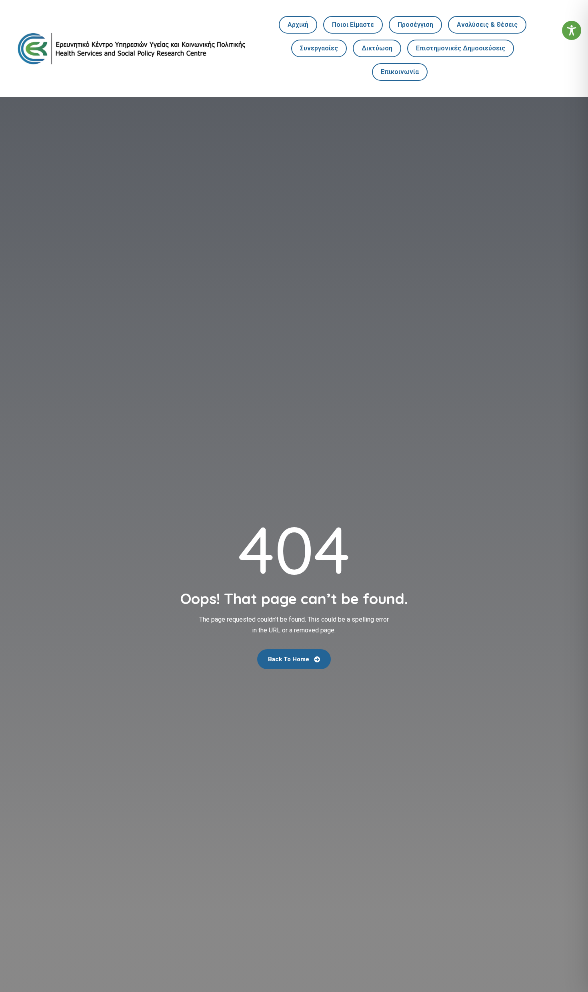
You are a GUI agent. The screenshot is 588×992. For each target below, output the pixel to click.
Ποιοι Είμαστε (353, 24)
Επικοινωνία (400, 72)
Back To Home (289, 659)
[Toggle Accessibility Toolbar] (571, 30)
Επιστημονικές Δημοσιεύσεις (460, 48)
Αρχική (298, 24)
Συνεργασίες (319, 48)
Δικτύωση (377, 48)
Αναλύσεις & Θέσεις (487, 24)
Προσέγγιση (415, 24)
